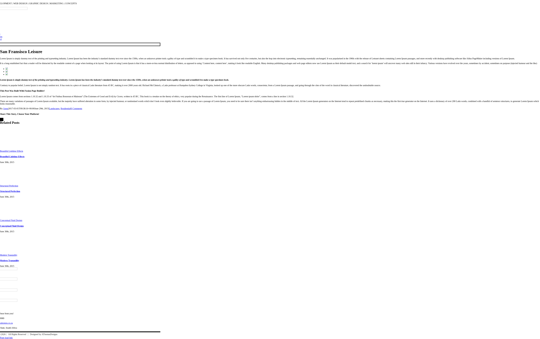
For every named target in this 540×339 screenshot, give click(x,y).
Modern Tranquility (8, 255)
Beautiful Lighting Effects (11, 151)
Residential (65, 108)
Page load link (6, 337)
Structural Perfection (9, 186)
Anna (5, 108)
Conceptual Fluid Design (11, 220)
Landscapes (54, 108)
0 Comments (76, 108)
